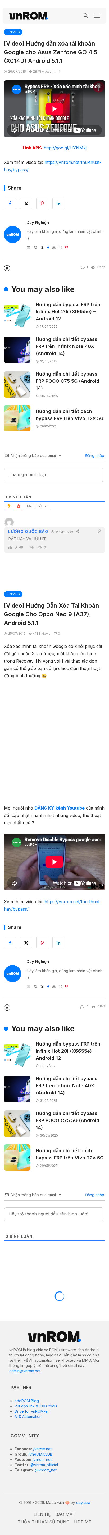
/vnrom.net (42, 1449)
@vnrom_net (45, 1470)
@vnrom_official (43, 1464)
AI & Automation (28, 1416)
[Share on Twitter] (26, 942)
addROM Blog (27, 1400)
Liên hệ (42, 1514)
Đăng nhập (94, 455)
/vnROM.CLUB (39, 1454)
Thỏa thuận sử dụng (44, 1521)
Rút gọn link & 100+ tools (36, 1406)
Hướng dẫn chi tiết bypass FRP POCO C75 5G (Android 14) (67, 381)
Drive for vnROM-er (32, 1411)
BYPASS (13, 32)
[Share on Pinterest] (42, 942)
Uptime (82, 1521)
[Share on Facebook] (10, 942)
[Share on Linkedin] (58, 942)
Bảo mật (65, 1514)
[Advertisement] (54, 740)
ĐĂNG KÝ (44, 808)
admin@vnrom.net (24, 1371)
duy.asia (83, 1502)
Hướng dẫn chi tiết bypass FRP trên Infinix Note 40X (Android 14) (66, 346)
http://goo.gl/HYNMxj (65, 147)
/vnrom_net (41, 1459)
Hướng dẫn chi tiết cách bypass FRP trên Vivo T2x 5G (69, 414)
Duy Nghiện (37, 222)
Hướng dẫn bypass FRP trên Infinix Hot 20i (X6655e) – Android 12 (68, 311)
